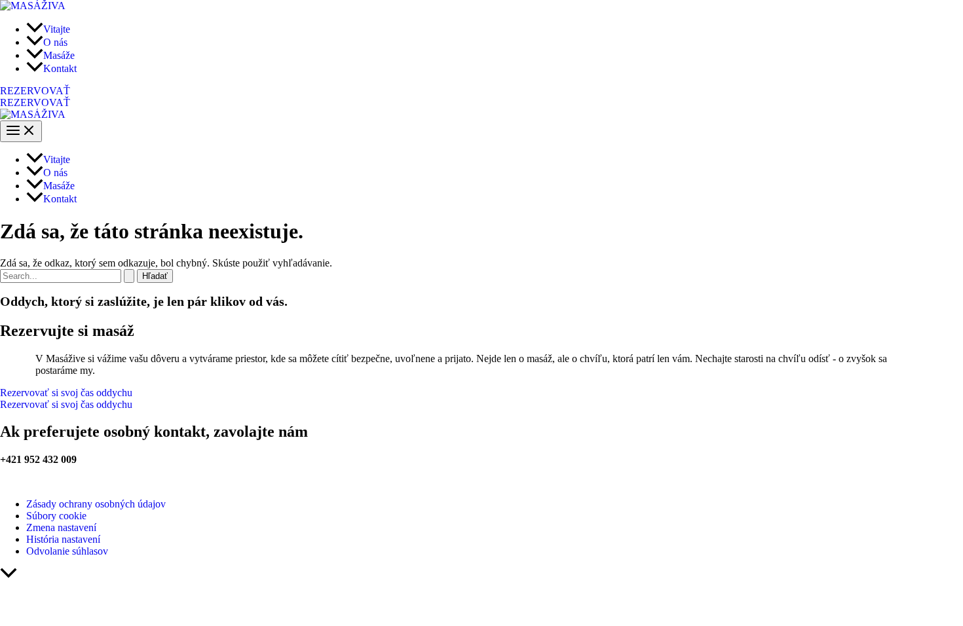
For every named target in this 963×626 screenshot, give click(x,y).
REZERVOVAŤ (35, 102)
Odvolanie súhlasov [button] (67, 551)
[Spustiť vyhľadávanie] (129, 276)
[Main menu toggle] (21, 131)
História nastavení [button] (63, 539)
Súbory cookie (56, 515)
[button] (481, 91)
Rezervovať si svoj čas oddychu (66, 404)
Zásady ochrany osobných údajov (96, 503)
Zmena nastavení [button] (61, 527)
